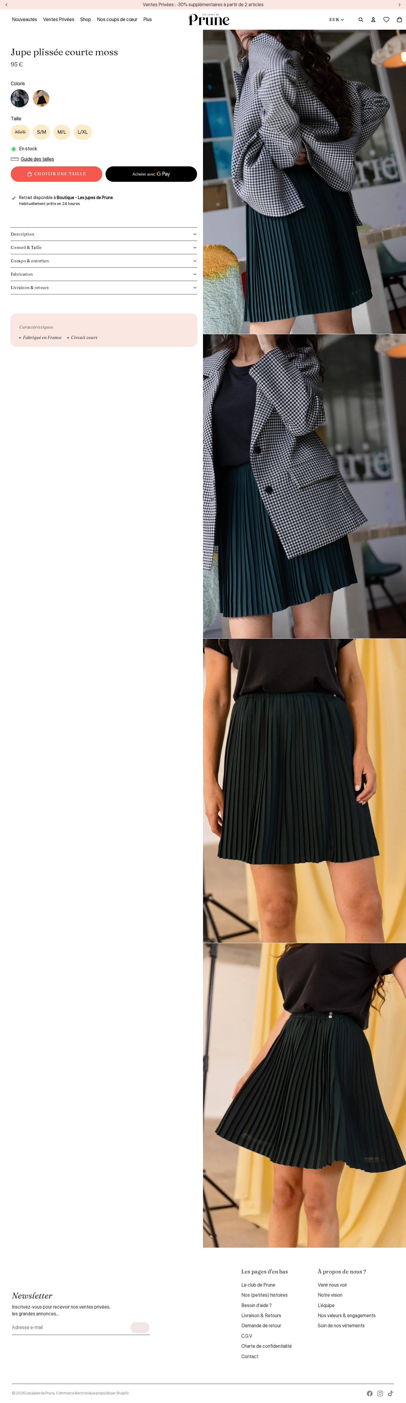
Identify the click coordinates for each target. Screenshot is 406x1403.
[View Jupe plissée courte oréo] (41, 98)
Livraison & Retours (261, 1315)
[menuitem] (147, 19)
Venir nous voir (332, 1285)
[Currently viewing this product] (20, 98)
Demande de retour (261, 1325)
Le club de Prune (258, 1285)
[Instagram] (380, 1393)
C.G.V (246, 1336)
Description (22, 234)
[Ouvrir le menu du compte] (373, 19)
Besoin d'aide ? (256, 1305)
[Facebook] (369, 1393)
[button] (34, 159)
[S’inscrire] (140, 1327)
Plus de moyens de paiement (151, 188)
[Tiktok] (390, 1393)
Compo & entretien (30, 260)
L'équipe (326, 1305)
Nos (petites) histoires (264, 1295)
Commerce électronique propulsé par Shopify (92, 1393)
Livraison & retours (30, 287)
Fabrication (22, 274)
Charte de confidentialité (266, 1346)
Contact (249, 1356)
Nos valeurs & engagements (347, 1315)
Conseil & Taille (26, 247)
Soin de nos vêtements (341, 1325)
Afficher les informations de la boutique (53, 211)
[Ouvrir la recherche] (360, 19)
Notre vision (330, 1295)
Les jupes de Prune (40, 1393)
